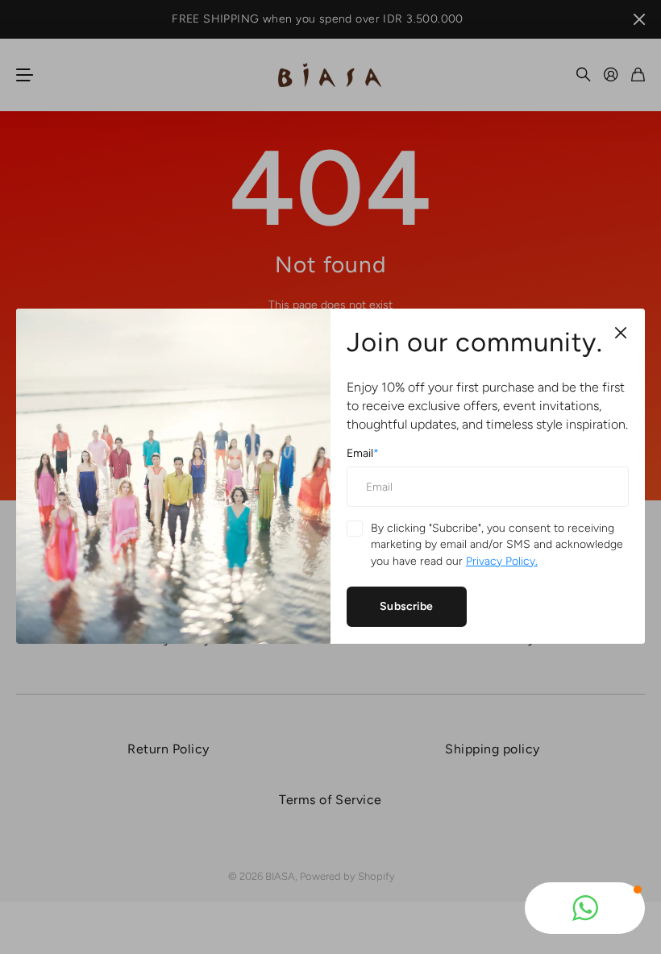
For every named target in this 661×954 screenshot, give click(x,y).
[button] (585, 908)
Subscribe (406, 606)
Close (621, 333)
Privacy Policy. (502, 561)
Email (363, 454)
